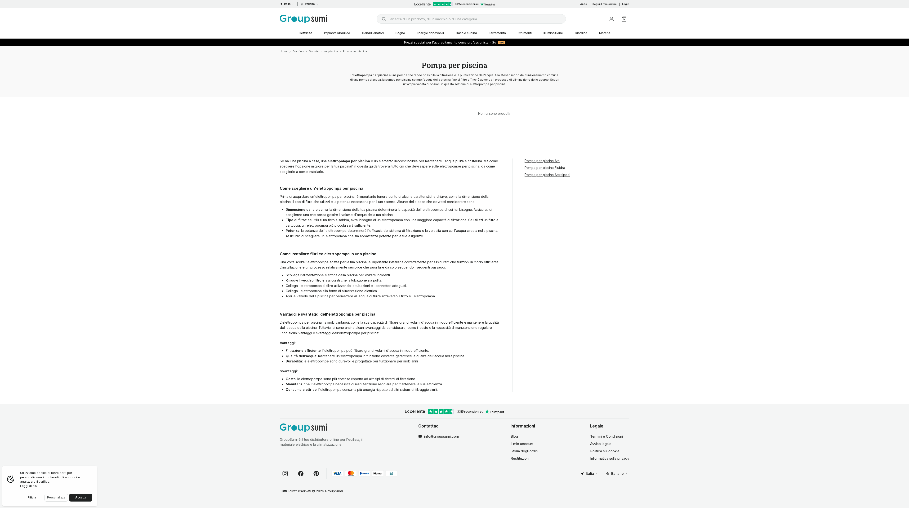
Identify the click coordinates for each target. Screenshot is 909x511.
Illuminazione (553, 33)
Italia (287, 4)
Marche (604, 33)
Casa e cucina (466, 33)
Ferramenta (497, 33)
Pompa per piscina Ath (542, 161)
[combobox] (471, 19)
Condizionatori (373, 33)
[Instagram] (285, 473)
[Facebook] (300, 473)
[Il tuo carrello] (624, 19)
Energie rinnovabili (430, 33)
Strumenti (525, 33)
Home (283, 51)
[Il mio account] (611, 19)
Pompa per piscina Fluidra (545, 168)
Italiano (310, 4)
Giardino (581, 33)
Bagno (400, 33)
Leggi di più (28, 486)
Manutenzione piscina (323, 51)
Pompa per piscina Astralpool (547, 175)
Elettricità (305, 33)
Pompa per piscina (355, 51)
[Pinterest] (316, 473)
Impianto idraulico (337, 33)
